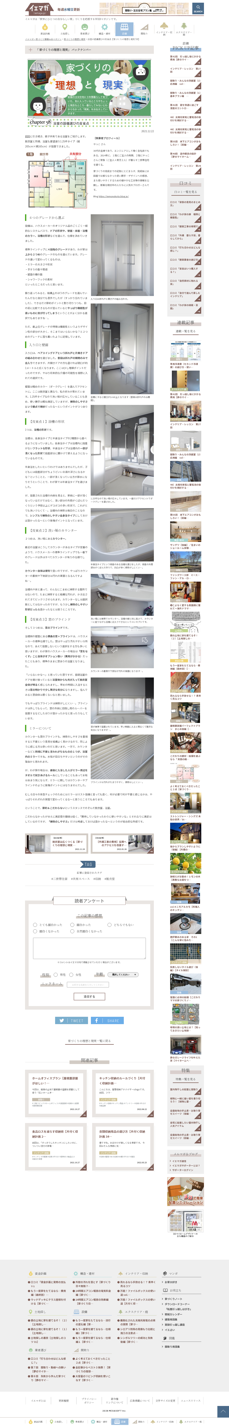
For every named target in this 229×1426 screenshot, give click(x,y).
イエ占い (170, 1330)
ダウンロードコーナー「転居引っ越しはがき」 (178, 1306)
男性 (63, 974)
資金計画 (179, 660)
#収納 (97, 879)
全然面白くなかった (89, 931)
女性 (78, 974)
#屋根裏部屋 (37, 1105)
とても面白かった (50, 924)
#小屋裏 (75, 1103)
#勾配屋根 (63, 1103)
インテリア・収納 (108, 1099)
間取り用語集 (172, 1346)
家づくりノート (173, 1299)
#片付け (143, 1103)
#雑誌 (132, 1156)
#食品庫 (102, 1105)
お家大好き (171, 1282)
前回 (27, 136)
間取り (41, 1099)
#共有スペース (80, 879)
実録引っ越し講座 (175, 1324)
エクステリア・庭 (179, 389)
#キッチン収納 (105, 1103)
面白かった (84, 924)
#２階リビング (38, 1103)
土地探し (179, 630)
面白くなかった (49, 931)
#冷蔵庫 (44, 1156)
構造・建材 (179, 540)
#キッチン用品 (117, 1103)
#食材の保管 (37, 1159)
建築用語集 (171, 1319)
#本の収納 (113, 1156)
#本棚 (120, 1156)
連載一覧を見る (186, 331)
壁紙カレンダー (173, 1314)
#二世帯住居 (59, 879)
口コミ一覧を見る (185, 192)
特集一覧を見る (186, 1079)
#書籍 (106, 1156)
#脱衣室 (109, 879)
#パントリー (129, 1103)
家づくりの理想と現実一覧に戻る (89, 1041)
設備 (179, 479)
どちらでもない (124, 924)
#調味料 (63, 1156)
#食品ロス (71, 1156)
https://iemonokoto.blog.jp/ (114, 196)
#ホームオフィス (51, 1103)
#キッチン (36, 1156)
